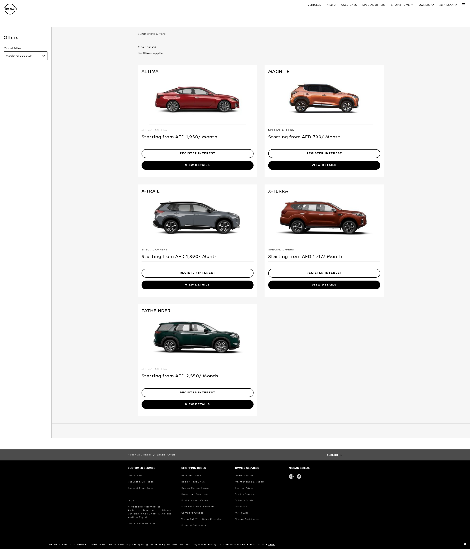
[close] (465, 544)
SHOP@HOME (400, 5)
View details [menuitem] (197, 165)
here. (271, 544)
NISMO (331, 4)
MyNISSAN (447, 5)
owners (425, 5)
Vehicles (314, 4)
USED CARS (349, 4)
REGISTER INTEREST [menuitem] (197, 153)
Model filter (12, 48)
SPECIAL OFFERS (374, 4)
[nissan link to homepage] (10, 9)
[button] (463, 5)
